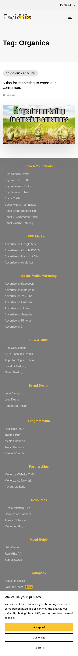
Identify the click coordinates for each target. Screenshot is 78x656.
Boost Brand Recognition (20, 210)
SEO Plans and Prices (19, 353)
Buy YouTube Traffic (17, 180)
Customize (39, 637)
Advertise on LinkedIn (18, 302)
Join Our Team (18, 586)
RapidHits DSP (14, 428)
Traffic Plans (12, 434)
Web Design (12, 399)
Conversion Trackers (18, 514)
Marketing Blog (14, 526)
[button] (66, 5)
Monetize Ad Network (18, 480)
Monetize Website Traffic (20, 474)
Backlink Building (15, 366)
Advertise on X (14, 326)
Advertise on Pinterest (18, 320)
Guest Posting (14, 372)
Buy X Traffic (13, 198)
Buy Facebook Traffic (18, 192)
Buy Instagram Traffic (18, 186)
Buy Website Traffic (17, 173)
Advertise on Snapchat (19, 314)
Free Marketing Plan (17, 508)
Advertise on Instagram (19, 289)
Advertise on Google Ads (20, 244)
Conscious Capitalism (20, 73)
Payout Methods (15, 486)
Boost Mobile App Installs (20, 204)
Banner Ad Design (16, 405)
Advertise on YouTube (18, 296)
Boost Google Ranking (19, 223)
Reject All (39, 647)
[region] (39, 623)
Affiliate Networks (16, 520)
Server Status (13, 559)
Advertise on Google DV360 (22, 250)
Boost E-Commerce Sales (21, 216)
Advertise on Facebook (19, 283)
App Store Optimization (19, 360)
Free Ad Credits (14, 453)
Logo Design (12, 393)
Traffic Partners (14, 447)
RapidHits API (13, 553)
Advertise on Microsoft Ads (22, 256)
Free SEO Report (16, 347)
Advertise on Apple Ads (19, 262)
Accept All (39, 627)
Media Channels (15, 441)
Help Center (12, 547)
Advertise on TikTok (17, 308)
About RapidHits (15, 580)
